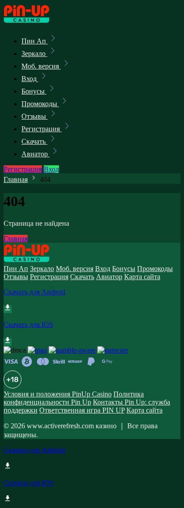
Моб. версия (41, 66)
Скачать (34, 141)
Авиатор (35, 154)
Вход (29, 78)
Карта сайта (142, 276)
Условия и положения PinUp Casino (58, 394)
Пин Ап (34, 41)
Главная (16, 179)
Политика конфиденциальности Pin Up (74, 398)
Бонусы (33, 91)
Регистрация (41, 129)
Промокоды (40, 104)
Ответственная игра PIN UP (82, 410)
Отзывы (34, 116)
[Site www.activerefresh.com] (34, 21)
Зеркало (34, 53)
